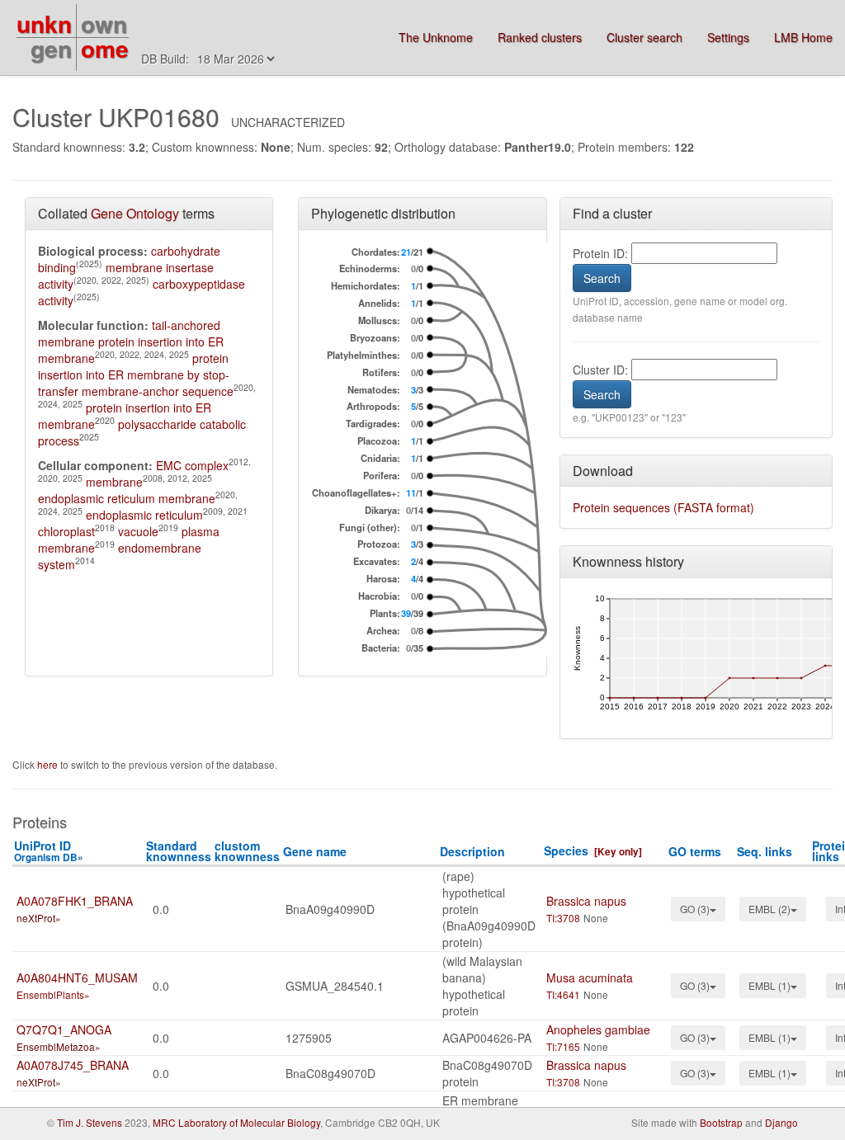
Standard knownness (178, 850)
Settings (728, 37)
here (48, 764)
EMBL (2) (769, 909)
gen (51, 48)
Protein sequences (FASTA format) (663, 507)
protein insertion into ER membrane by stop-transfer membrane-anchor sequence (136, 374)
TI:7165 (563, 1046)
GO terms (694, 851)
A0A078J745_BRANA (73, 1065)
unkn (44, 23)
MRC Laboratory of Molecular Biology (236, 1122)
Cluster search (644, 37)
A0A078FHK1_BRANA (75, 901)
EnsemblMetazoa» (59, 1046)
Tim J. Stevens (89, 1122)
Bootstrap (721, 1122)
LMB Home (803, 37)
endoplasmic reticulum (144, 514)
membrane (114, 481)
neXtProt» (39, 918)
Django (781, 1122)
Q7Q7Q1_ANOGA (64, 1029)
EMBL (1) (769, 985)
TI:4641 (563, 994)
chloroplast (66, 531)
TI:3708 (563, 918)
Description (472, 851)
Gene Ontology (135, 213)
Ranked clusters (540, 37)
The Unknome (436, 37)
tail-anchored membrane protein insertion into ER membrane (131, 341)
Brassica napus (586, 901)
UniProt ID (48, 850)
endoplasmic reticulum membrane (126, 498)
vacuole (138, 531)
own (104, 23)
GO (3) (695, 909)
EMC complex (192, 465)
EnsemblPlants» (53, 994)
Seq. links (764, 851)
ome (105, 48)
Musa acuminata (589, 977)
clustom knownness (247, 850)
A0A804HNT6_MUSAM (77, 977)
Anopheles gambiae (598, 1029)
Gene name (315, 851)
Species (566, 850)
